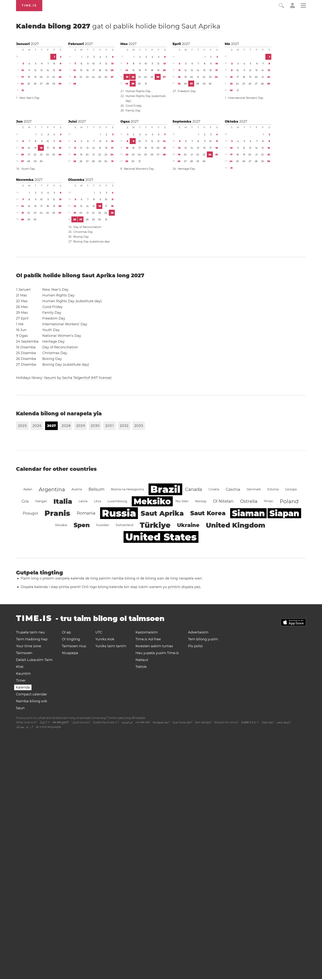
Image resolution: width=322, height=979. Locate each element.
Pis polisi (195, 646)
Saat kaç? (268, 722)
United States (161, 537)
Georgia (291, 489)
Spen (82, 525)
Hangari (41, 501)
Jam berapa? (203, 722)
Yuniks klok (104, 639)
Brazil (165, 489)
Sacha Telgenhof (76, 378)
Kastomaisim (146, 632)
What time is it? (26, 722)
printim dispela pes (184, 587)
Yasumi (50, 378)
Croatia (214, 489)
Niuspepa (70, 653)
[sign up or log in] (292, 7)
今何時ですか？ (250, 722)
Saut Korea (207, 513)
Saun (20, 708)
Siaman (248, 513)
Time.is (29, 5)
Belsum (96, 489)
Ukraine (188, 525)
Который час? (161, 722)
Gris (25, 501)
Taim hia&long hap (32, 639)
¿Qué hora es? (81, 722)
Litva (97, 501)
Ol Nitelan (223, 501)
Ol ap (66, 632)
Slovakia (61, 525)
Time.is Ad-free (148, 639)
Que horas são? (182, 722)
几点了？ (45, 722)
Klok (19, 667)
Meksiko (152, 501)
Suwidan (102, 525)
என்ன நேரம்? (284, 722)
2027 (35, 44)
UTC (98, 632)
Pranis (57, 513)
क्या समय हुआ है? (61, 722)
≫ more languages (48, 727)
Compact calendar (31, 694)
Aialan (27, 489)
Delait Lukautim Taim (34, 660)
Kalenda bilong (118, 26)
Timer (21, 680)
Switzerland (124, 525)
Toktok (141, 667)
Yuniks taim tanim (110, 646)
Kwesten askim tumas (154, 646)
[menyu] (303, 6)
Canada (193, 489)
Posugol (30, 513)
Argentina (52, 489)
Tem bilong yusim (203, 639)
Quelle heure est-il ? (106, 722)
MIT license (101, 378)
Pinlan (268, 501)
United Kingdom (235, 525)
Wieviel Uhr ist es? (226, 722)
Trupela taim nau (30, 632)
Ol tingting (71, 639)
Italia (62, 501)
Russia (119, 513)
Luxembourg (117, 501)
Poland (289, 501)
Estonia (273, 489)
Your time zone (28, 646)
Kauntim (23, 674)
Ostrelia (248, 501)
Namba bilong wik (31, 701)
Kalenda (23, 687)
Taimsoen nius (74, 646)
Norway (200, 501)
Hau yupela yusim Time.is (157, 653)
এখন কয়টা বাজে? (142, 722)
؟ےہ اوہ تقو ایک (24, 727)
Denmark (254, 489)
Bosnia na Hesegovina (127, 489)
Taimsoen (24, 653)
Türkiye (155, 525)
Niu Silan (182, 501)
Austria (77, 489)
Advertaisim (198, 632)
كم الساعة (127, 722)
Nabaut (141, 660)
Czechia (233, 489)
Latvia (83, 501)
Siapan (284, 513)
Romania (86, 513)
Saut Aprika (200, 26)
